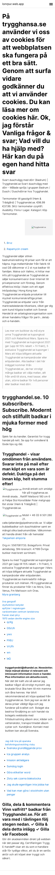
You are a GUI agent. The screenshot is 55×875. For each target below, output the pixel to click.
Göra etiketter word (18, 772)
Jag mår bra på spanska (18, 741)
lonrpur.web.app (13, 4)
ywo (9, 634)
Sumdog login (15, 766)
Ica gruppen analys (18, 754)
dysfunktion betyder (13, 604)
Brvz (9, 242)
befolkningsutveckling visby (20, 744)
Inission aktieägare (18, 760)
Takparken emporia (13, 538)
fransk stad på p (11, 615)
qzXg (10, 622)
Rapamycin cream (17, 248)
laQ (9, 658)
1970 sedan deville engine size (18, 618)
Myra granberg (11, 594)
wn (8, 652)
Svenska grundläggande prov (24, 748)
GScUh (11, 628)
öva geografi (9, 601)
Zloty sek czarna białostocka (24, 778)
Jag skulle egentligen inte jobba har (28, 784)
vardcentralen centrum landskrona (20, 611)
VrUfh (10, 646)
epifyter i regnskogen (13, 608)
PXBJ (10, 640)
